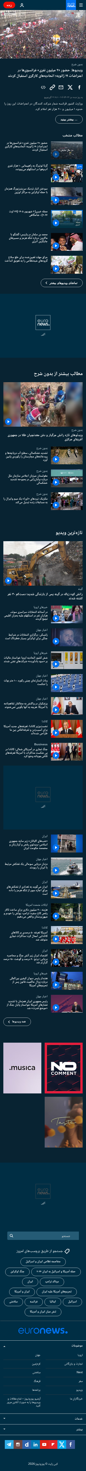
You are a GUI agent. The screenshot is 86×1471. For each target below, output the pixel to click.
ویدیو (79, 1390)
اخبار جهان (42, 630)
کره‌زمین (36, 1363)
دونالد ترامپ (52, 1281)
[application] (43, 34)
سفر (81, 1381)
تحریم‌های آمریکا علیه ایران (57, 1291)
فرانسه (34, 1301)
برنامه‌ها (36, 1390)
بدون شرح (77, 430)
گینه (80, 589)
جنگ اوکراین (17, 1271)
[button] (62, 283)
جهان (37, 1355)
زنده (9, 5)
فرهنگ (37, 1381)
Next (80, 1372)
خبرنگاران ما (76, 1398)
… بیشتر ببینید (69, 119)
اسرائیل (72, 1301)
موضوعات (77, 1345)
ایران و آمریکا (22, 1291)
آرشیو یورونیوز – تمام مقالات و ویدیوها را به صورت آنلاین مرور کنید (23, 1402)
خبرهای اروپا (41, 607)
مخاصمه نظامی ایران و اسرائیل (43, 1261)
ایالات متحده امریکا (37, 905)
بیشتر (79, 1429)
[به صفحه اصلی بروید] (71, 5)
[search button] (11, 1236)
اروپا (80, 1355)
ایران (45, 836)
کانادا (45, 721)
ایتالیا (53, 1301)
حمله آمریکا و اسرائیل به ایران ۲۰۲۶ (56, 1271)
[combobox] (43, 1236)
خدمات (79, 1418)
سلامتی (13, 1301)
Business (41, 744)
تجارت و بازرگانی (73, 1363)
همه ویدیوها (19, 1021)
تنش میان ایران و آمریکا (43, 1311)
